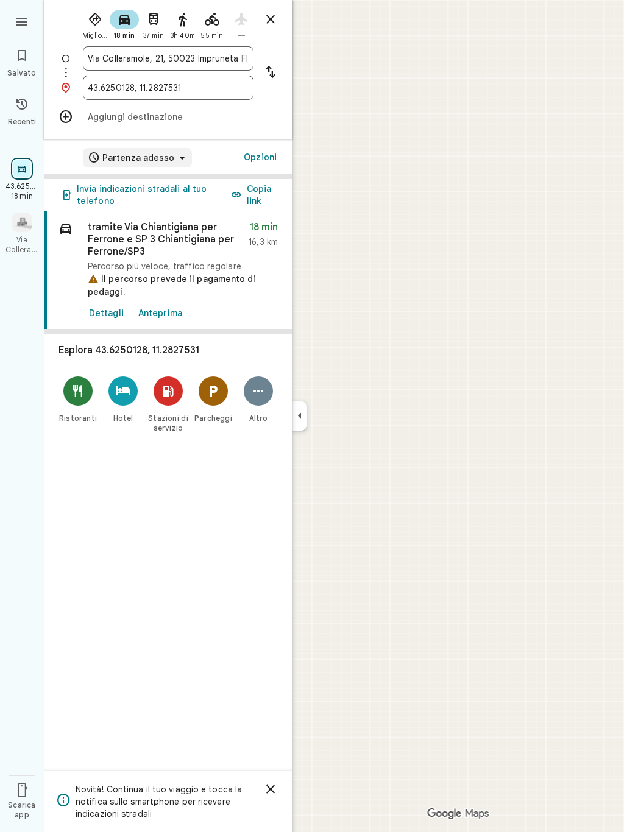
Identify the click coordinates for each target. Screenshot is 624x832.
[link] (168, 270)
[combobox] (168, 58)
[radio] (95, 23)
